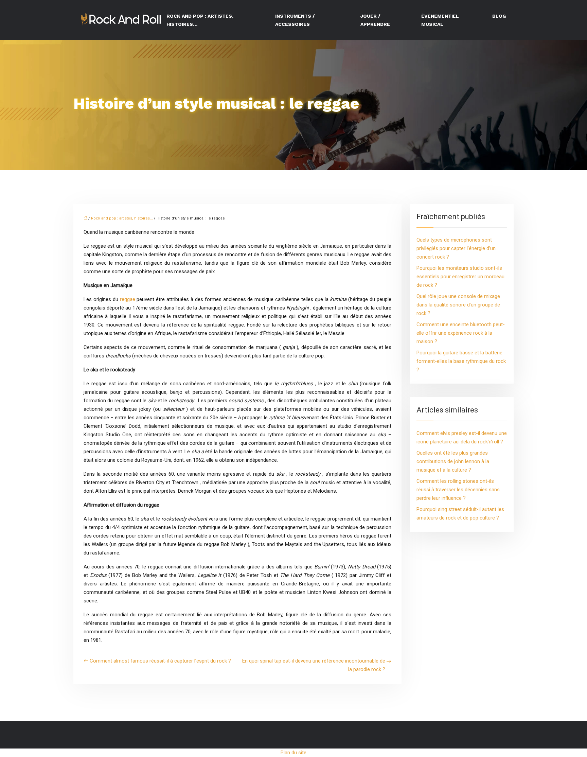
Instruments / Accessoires (295, 20)
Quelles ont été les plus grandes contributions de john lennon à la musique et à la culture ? (452, 461)
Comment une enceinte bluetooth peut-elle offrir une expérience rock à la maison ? (460, 333)
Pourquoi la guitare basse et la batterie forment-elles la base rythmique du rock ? (461, 361)
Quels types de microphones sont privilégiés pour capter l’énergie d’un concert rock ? (456, 248)
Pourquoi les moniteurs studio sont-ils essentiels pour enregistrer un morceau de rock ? (460, 276)
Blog (499, 16)
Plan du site (293, 753)
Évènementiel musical (440, 20)
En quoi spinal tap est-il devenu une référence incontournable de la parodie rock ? (313, 665)
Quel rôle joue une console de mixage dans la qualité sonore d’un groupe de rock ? (458, 304)
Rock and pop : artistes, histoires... (122, 218)
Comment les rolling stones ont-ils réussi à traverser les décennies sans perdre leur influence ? (458, 489)
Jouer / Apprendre (375, 20)
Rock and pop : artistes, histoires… (199, 20)
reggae (128, 299)
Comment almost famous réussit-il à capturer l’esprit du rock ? (160, 661)
